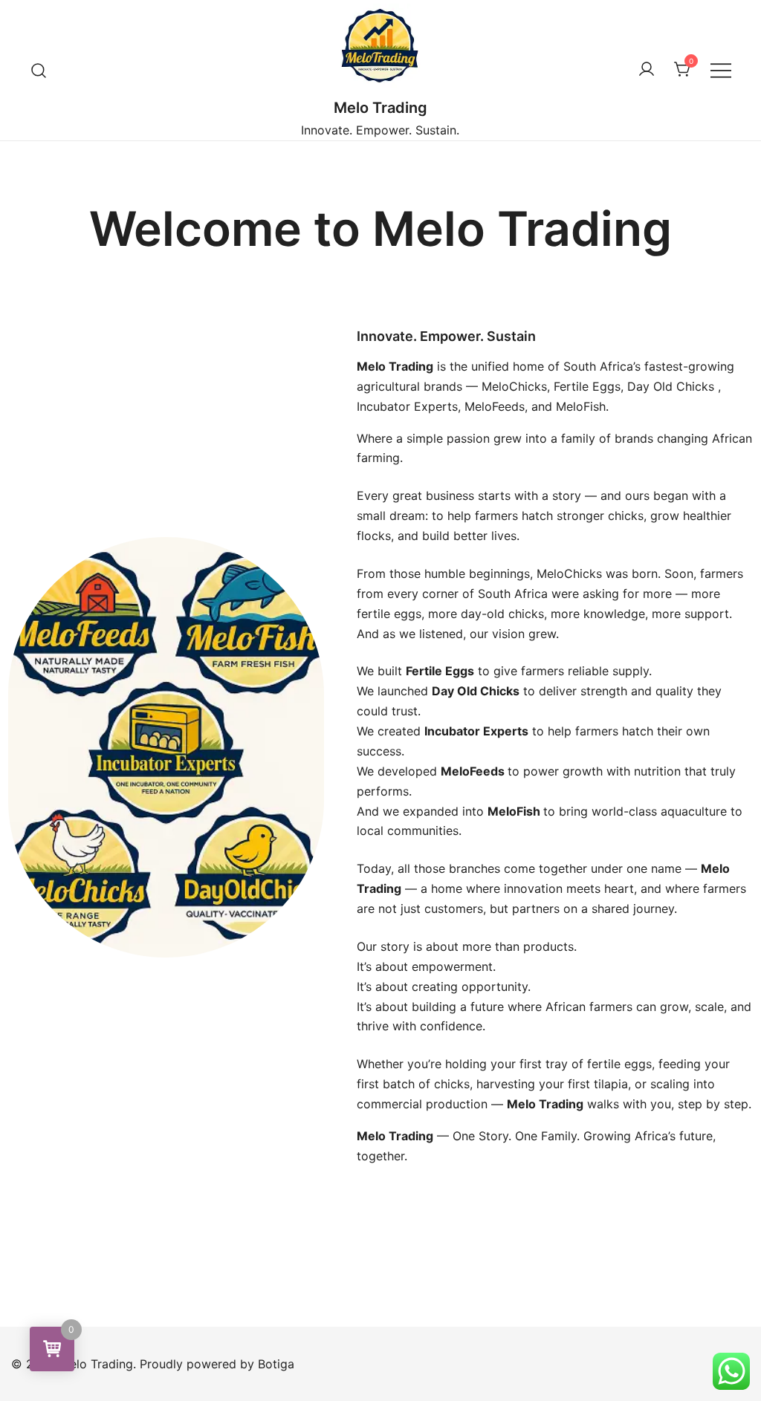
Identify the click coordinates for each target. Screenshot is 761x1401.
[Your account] (646, 69)
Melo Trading (380, 108)
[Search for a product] (39, 70)
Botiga (276, 1363)
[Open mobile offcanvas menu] (720, 70)
